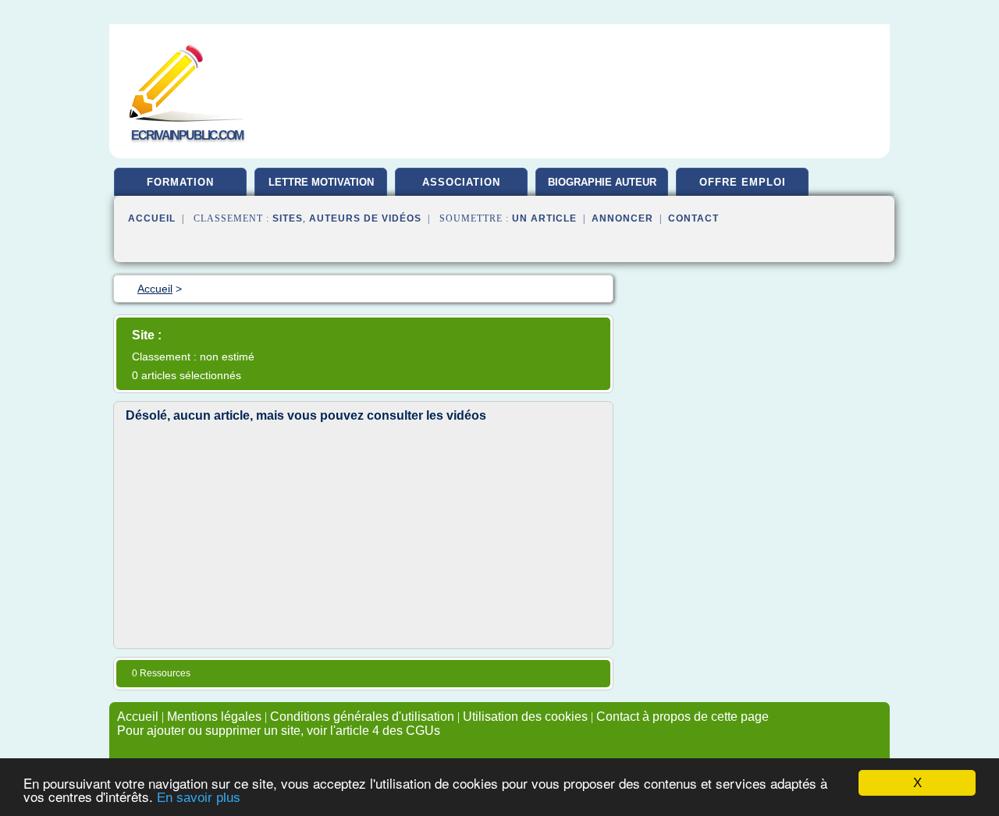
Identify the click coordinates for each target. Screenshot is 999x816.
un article (544, 218)
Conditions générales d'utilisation (362, 716)
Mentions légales (214, 716)
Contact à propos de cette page (682, 716)
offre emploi (742, 182)
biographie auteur (602, 182)
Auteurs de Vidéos (365, 218)
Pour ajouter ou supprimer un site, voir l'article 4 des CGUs (278, 730)
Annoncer (622, 218)
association (461, 182)
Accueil (152, 218)
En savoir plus (198, 797)
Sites (287, 218)
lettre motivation (321, 182)
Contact (693, 218)
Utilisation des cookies (525, 716)
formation (180, 182)
